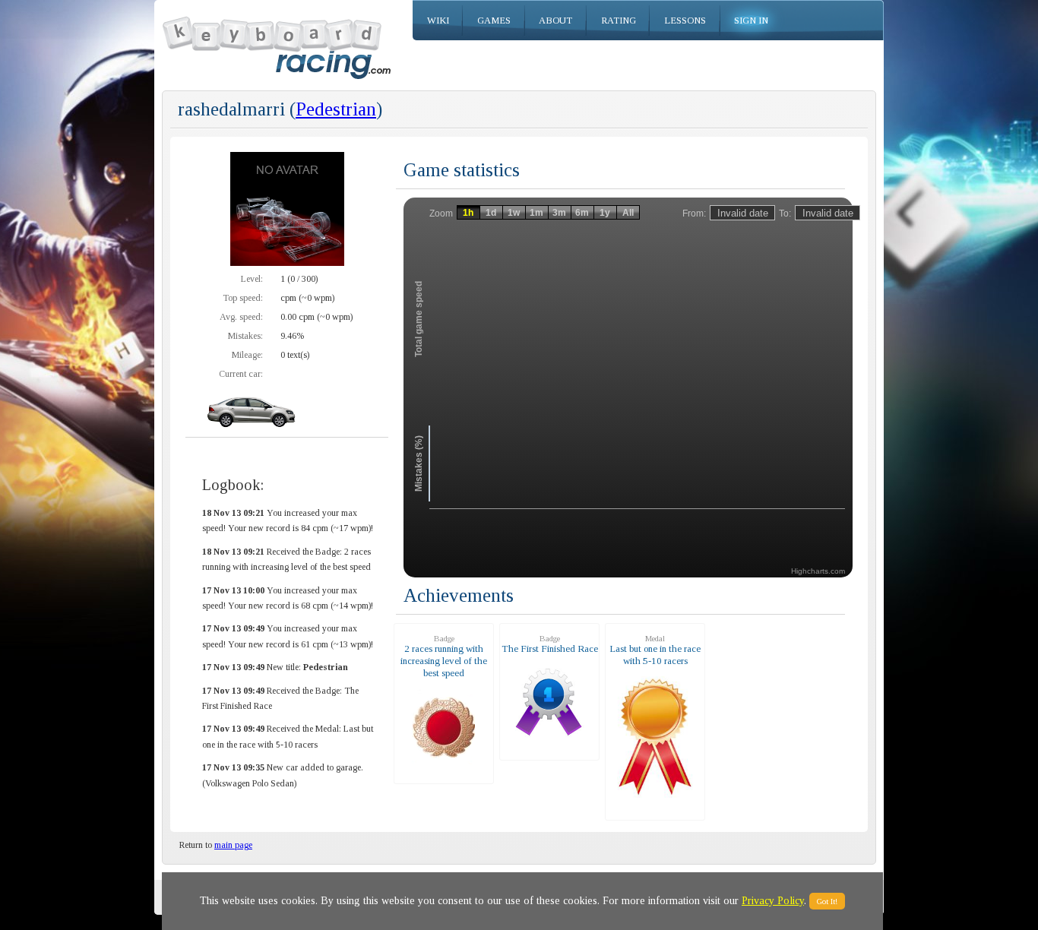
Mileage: (247, 355)
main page (233, 845)
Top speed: (243, 298)
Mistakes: (245, 336)
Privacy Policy (773, 900)
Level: (252, 279)
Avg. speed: (241, 317)
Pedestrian (336, 109)
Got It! (827, 901)
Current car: (241, 374)
